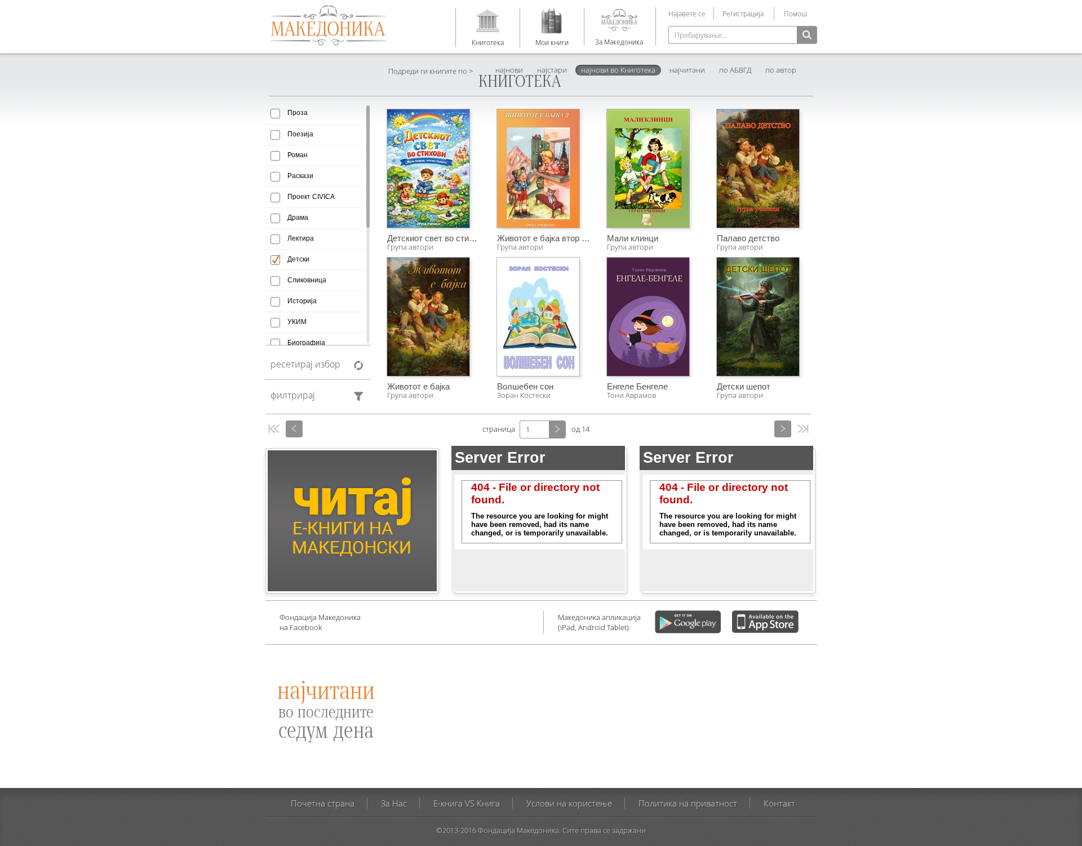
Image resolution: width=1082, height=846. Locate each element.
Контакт (779, 803)
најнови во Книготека (618, 70)
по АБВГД (735, 70)
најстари (552, 70)
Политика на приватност (687, 803)
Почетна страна (322, 803)
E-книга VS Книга (466, 803)
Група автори (410, 247)
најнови (509, 70)
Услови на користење (569, 803)
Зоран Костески (524, 395)
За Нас (394, 803)
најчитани (687, 70)
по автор (780, 70)
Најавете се (687, 13)
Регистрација (743, 13)
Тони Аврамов (631, 395)
